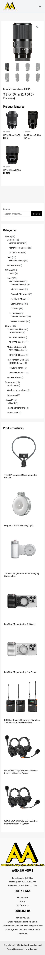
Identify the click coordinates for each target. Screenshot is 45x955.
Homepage (22, 897)
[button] (37, 27)
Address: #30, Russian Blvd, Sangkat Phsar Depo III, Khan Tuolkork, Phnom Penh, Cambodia (22, 929)
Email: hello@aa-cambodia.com (22, 921)
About (22, 901)
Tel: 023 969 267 (22, 917)
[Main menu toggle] (39, 6)
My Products (22, 905)
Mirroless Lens (16, 89)
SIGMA (27, 89)
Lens (5, 89)
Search (6, 209)
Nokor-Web (33, 949)
